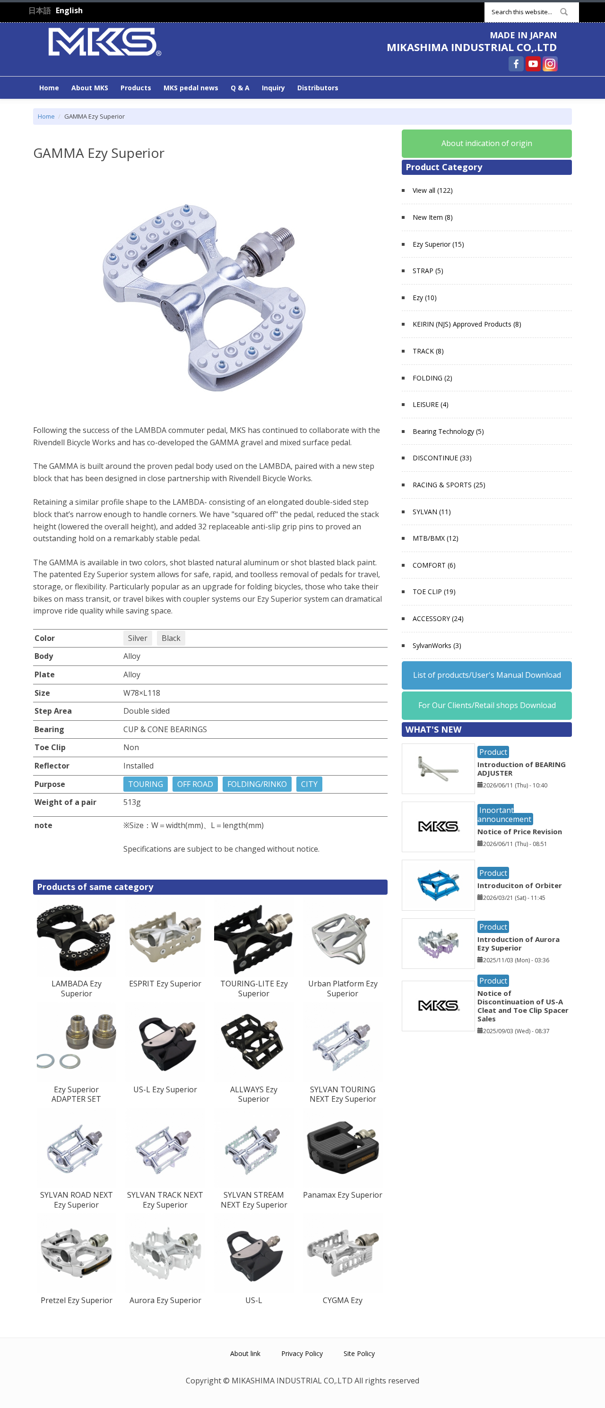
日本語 (39, 10)
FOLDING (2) (432, 377)
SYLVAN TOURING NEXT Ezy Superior (343, 1094)
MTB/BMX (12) (435, 538)
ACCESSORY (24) (438, 618)
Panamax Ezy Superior (342, 1195)
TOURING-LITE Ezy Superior (254, 988)
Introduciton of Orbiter (519, 885)
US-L (253, 1300)
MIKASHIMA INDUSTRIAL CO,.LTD (472, 47)
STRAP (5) (428, 270)
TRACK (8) (428, 350)
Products (136, 87)
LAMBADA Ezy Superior (77, 988)
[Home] (105, 40)
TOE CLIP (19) (434, 591)
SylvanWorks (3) (437, 645)
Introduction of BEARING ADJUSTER (521, 768)
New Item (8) (433, 217)
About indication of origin (486, 143)
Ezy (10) (425, 297)
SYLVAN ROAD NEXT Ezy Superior (76, 1200)
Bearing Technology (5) (448, 431)
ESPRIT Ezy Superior (165, 983)
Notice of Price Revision (519, 831)
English (69, 10)
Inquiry (273, 87)
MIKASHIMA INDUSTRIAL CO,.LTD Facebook (516, 63)
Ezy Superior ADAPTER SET (76, 1094)
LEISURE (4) (431, 404)
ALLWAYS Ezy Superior (253, 1094)
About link (245, 1353)
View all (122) (433, 190)
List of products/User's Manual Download (487, 675)
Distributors (317, 87)
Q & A (240, 87)
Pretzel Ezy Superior (76, 1300)
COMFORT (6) (434, 565)
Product (493, 752)
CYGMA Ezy (343, 1300)
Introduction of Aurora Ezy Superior (518, 943)
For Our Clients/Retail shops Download (487, 705)
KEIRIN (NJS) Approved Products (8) (467, 324)
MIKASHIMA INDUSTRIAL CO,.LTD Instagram (550, 63)
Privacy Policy (302, 1353)
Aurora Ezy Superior (165, 1300)
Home (49, 87)
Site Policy (359, 1353)
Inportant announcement (504, 814)
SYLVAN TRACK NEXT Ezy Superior (165, 1200)
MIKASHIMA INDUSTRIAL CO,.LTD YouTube (533, 63)
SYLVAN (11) (432, 511)
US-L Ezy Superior (165, 1089)
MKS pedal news (191, 87)
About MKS (89, 87)
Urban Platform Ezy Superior (343, 988)
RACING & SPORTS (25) (449, 484)
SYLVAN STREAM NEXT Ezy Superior (254, 1200)
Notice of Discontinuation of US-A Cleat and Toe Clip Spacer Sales (523, 1005)
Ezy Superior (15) (438, 244)
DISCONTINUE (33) (442, 457)
